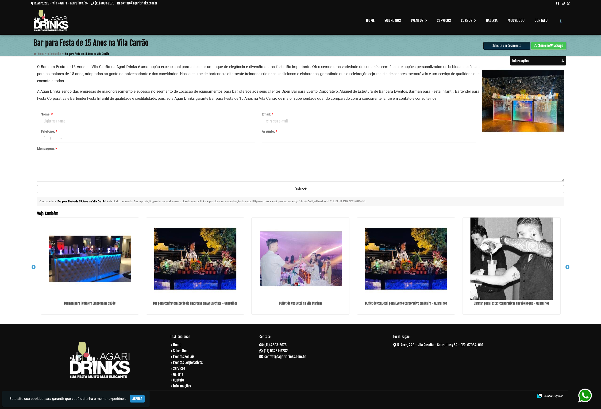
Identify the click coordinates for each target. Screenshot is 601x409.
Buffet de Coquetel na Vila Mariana (300, 303)
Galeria (492, 20)
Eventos (417, 20)
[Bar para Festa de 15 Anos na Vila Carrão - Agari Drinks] (51, 20)
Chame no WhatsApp (550, 46)
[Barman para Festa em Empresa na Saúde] (90, 259)
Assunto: (269, 131)
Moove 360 (516, 20)
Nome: (47, 114)
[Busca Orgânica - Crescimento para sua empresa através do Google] (550, 395)
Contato (541, 20)
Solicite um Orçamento (507, 46)
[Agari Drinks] (100, 360)
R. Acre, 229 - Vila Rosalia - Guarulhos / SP (61, 3)
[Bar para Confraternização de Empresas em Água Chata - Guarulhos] (195, 259)
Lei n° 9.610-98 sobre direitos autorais (346, 201)
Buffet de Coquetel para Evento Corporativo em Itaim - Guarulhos (406, 303)
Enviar (299, 189)
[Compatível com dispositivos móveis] (529, 396)
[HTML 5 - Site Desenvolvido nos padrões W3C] (497, 396)
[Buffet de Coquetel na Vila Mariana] (301, 259)
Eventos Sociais (183, 356)
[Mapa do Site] (485, 396)
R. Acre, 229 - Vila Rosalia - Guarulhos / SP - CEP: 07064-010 (440, 345)
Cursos (467, 20)
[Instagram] (563, 3)
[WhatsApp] (568, 3)
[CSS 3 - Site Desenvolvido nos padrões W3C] (513, 396)
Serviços (444, 20)
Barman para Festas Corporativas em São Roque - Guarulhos (511, 303)
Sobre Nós (393, 20)
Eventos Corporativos (188, 362)
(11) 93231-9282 (276, 350)
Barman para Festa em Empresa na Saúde (90, 303)
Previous (33, 267)
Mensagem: (47, 148)
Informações (182, 386)
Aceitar (137, 399)
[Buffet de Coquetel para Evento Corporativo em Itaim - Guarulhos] (406, 259)
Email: (267, 114)
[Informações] (560, 20)
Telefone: (49, 131)
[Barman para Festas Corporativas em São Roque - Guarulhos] (511, 259)
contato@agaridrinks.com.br (139, 3)
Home (370, 20)
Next (567, 267)
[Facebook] (557, 3)
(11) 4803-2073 (104, 3)
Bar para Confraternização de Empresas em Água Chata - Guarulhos (195, 303)
